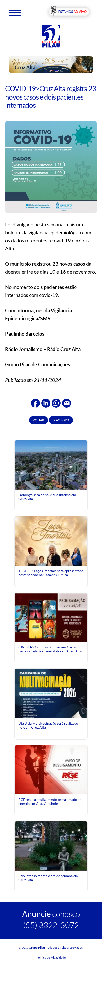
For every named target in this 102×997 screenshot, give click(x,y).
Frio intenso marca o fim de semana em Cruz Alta (48, 878)
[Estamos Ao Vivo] (69, 12)
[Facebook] (35, 402)
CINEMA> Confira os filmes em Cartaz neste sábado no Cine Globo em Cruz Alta (50, 649)
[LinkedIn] (45, 402)
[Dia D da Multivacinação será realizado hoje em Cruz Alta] (51, 714)
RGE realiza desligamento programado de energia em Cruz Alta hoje (49, 801)
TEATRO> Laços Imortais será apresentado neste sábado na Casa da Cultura (50, 573)
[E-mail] (66, 402)
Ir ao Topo (60, 420)
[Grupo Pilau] (51, 36)
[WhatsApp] (56, 402)
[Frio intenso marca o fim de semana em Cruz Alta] (51, 857)
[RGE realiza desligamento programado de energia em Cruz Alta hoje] (51, 769)
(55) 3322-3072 (51, 925)
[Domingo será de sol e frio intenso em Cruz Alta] (51, 464)
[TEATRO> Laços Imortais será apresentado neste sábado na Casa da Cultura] (51, 561)
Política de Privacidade (51, 957)
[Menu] (15, 12)
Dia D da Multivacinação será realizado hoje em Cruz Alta (48, 725)
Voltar (38, 420)
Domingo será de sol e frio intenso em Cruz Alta (47, 497)
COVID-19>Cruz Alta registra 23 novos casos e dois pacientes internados (50, 96)
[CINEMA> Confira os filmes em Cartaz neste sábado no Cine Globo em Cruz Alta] (51, 616)
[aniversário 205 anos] (51, 64)
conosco (51, 914)
